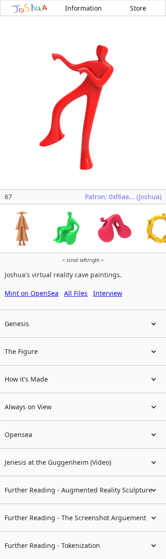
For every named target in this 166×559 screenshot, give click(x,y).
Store (138, 8)
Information (83, 8)
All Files (76, 293)
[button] (83, 324)
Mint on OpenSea (32, 293)
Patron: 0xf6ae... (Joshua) (123, 196)
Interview (107, 293)
